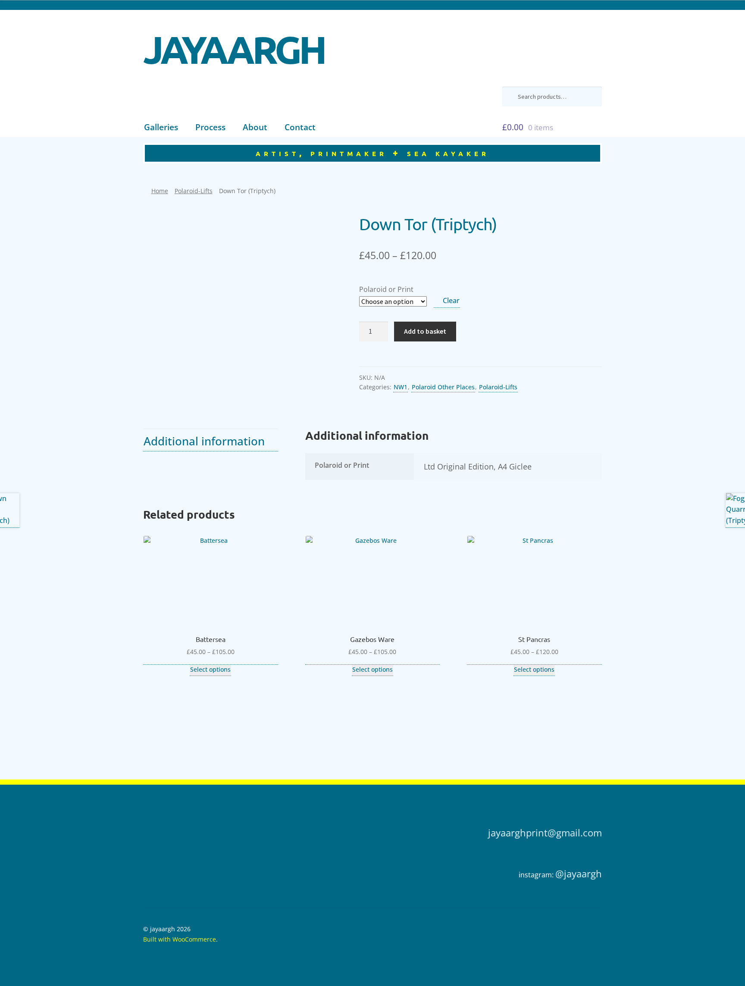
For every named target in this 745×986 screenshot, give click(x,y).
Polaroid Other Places (443, 387)
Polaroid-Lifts (194, 191)
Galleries (161, 127)
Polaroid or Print (386, 289)
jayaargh (234, 43)
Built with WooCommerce (179, 939)
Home (159, 191)
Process (210, 127)
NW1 (400, 387)
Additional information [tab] (204, 441)
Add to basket (425, 331)
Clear (451, 300)
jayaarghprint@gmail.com (545, 832)
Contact (300, 127)
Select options (210, 669)
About (255, 127)
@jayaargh (578, 873)
